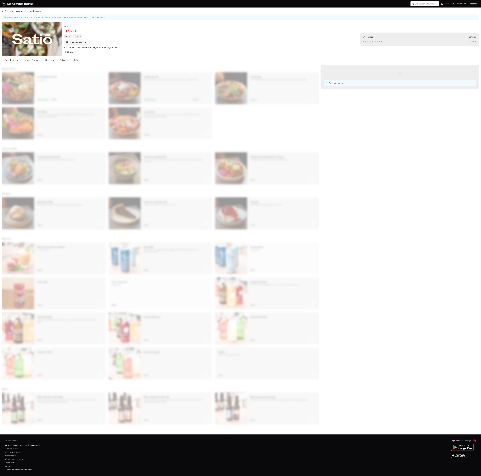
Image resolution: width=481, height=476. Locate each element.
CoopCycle (468, 440)
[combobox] (426, 3)
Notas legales (10, 455)
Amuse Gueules (32, 60)
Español (473, 4)
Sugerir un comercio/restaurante (19, 469)
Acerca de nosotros (13, 452)
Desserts (49, 60)
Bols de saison (12, 60)
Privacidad (9, 462)
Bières (77, 60)
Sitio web (70, 52)
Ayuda (7, 466)
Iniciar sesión (456, 4)
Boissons (64, 60)
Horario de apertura (77, 42)
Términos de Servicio (14, 459)
